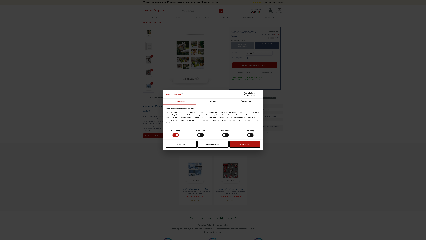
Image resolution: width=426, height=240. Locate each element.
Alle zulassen (245, 144)
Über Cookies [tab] (246, 101)
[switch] (200, 135)
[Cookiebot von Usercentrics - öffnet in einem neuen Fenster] (245, 94)
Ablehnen (181, 144)
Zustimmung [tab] (180, 101)
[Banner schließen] (259, 94)
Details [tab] (213, 101)
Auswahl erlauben (213, 144)
